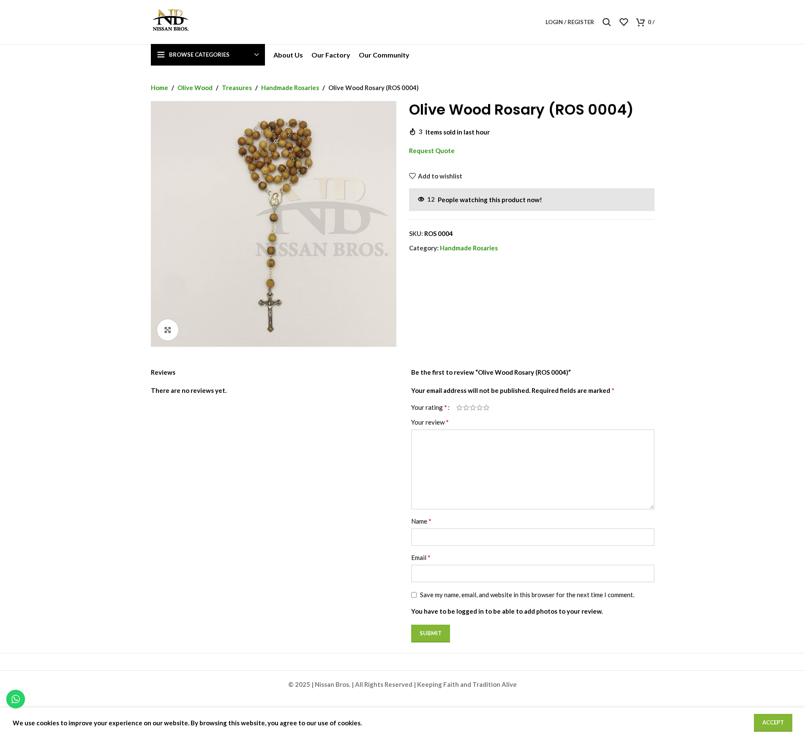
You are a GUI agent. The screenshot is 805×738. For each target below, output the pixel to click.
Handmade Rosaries (290, 87)
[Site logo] (171, 21)
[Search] (606, 22)
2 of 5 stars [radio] (466, 407)
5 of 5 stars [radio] (486, 407)
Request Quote (432, 150)
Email (421, 557)
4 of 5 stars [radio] (479, 407)
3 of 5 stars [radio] (472, 407)
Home (159, 87)
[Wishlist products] (623, 22)
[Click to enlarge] (167, 329)
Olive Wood (195, 87)
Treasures (237, 87)
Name (421, 521)
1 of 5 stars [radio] (459, 407)
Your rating (429, 407)
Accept (773, 722)
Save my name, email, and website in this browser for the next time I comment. (527, 594)
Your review (430, 422)
